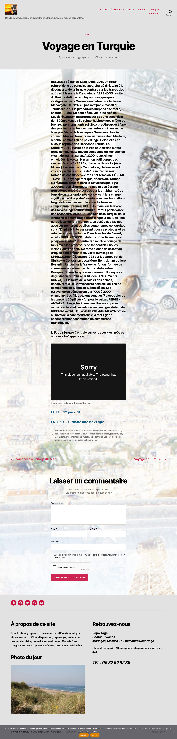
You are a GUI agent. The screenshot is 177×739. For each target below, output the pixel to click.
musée (86, 437)
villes (94, 440)
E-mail (93, 529)
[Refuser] (173, 732)
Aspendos (68, 430)
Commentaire (58, 503)
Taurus (111, 437)
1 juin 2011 (87, 57)
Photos (142, 9)
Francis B (70, 57)
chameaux (112, 430)
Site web (55, 541)
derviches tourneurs (64, 433)
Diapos (88, 34)
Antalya (58, 430)
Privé (129, 9)
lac (120, 433)
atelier (77, 430)
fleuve (85, 433)
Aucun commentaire (108, 57)
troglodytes (77, 440)
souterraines (101, 437)
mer (68, 437)
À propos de (117, 9)
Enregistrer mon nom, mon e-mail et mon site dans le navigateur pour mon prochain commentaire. (89, 556)
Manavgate (60, 437)
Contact (151, 13)
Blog (153, 9)
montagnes (76, 437)
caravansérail (99, 430)
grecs (106, 433)
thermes (67, 440)
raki (92, 437)
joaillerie (114, 433)
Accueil (104, 9)
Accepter (84, 735)
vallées (87, 440)
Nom (54, 529)
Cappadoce (86, 430)
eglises (78, 433)
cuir (119, 430)
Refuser (95, 735)
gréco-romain (96, 433)
